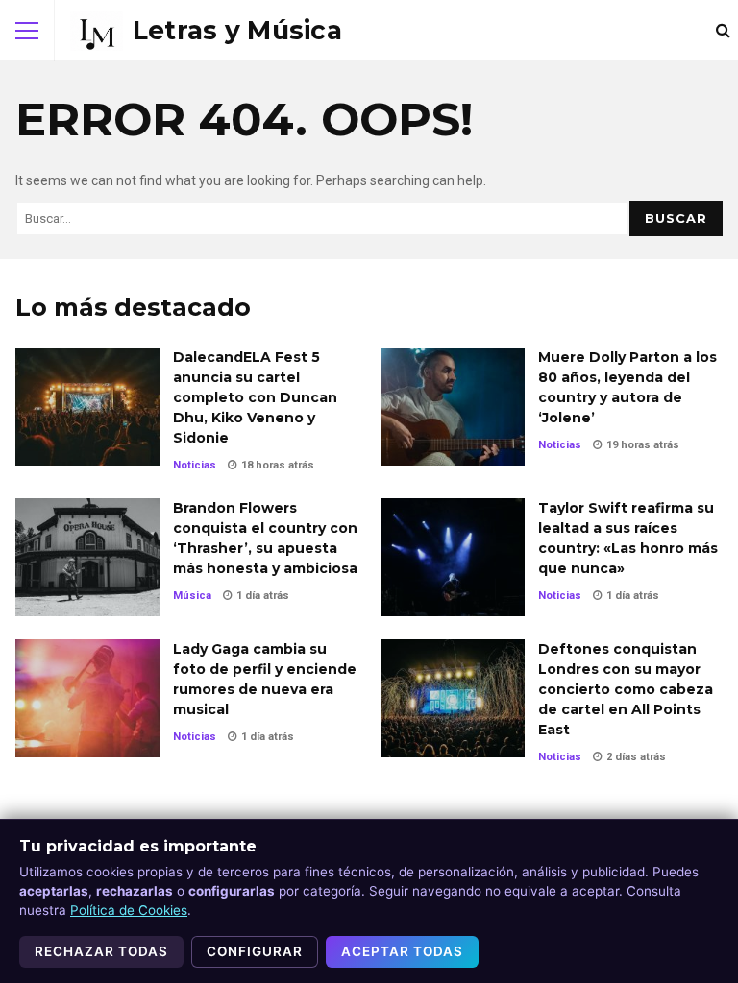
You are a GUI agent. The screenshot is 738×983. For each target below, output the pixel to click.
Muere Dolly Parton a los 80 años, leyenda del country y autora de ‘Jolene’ (453, 407)
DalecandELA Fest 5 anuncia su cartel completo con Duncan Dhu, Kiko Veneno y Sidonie (87, 407)
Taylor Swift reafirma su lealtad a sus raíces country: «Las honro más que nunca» (453, 557)
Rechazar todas (101, 951)
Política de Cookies (128, 910)
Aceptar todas (402, 951)
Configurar (255, 951)
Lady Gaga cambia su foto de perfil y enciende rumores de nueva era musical (87, 698)
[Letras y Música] (206, 30)
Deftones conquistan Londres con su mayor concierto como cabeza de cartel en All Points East (453, 698)
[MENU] (26, 30)
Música (192, 595)
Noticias (194, 465)
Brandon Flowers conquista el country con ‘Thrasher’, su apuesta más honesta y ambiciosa (87, 557)
